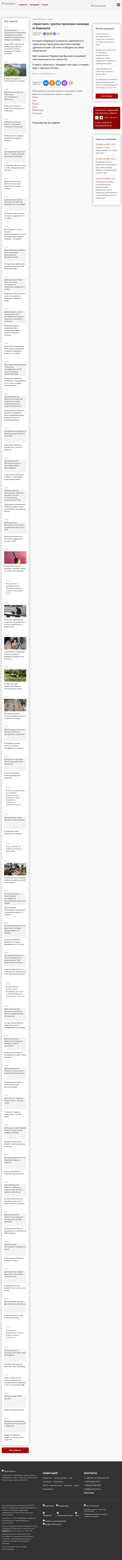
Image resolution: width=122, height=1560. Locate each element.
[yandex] (54, 1521)
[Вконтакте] (54, 1514)
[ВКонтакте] (44, 33)
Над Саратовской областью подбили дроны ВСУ (104, 71)
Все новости (11, 21)
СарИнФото (48, 1489)
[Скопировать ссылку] (57, 33)
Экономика (58, 1482)
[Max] (96, 117)
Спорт (50, 19)
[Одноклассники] (47, 33)
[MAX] (54, 33)
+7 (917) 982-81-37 (92, 1482)
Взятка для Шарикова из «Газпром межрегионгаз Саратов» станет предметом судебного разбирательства (106, 57)
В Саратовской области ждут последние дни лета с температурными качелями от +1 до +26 (107, 83)
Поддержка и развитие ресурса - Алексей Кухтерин (95, 1515)
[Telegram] (51, 33)
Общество (47, 1478)
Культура (68, 1485)
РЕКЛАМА (89, 1493)
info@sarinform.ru (103, 125)
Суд (70, 1478)
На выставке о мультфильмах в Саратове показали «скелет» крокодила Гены (105, 39)
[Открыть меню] (118, 4)
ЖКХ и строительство (52, 1485)
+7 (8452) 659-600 (92, 1485)
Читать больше (106, 96)
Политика (47, 1482)
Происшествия (60, 1478)
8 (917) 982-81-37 (111, 118)
